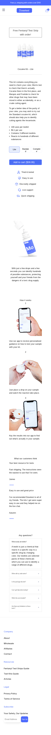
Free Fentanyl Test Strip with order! (25, 32)
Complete (36, 150)
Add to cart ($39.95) (24, 162)
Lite (14, 149)
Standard (25, 150)
